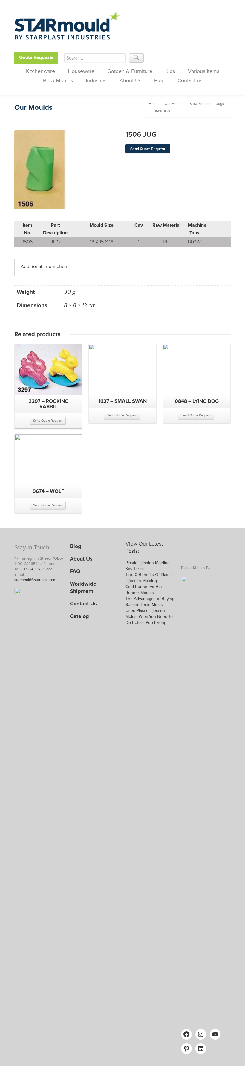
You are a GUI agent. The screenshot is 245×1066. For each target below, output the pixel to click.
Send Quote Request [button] (47, 421)
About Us (130, 80)
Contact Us (83, 603)
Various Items (203, 71)
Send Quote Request (147, 148)
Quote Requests (36, 57)
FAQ (75, 571)
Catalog (79, 616)
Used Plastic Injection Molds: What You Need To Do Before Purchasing (149, 616)
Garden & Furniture (129, 71)
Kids (170, 71)
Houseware (81, 71)
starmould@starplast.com (35, 580)
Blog (159, 80)
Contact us (189, 80)
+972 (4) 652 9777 (36, 569)
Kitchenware (40, 71)
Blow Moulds (58, 80)
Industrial (96, 80)
